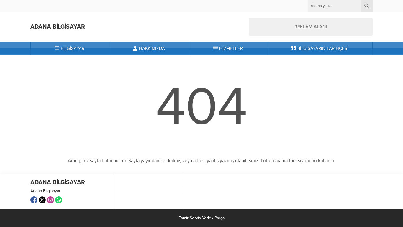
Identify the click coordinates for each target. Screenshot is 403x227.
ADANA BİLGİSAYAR (57, 26)
